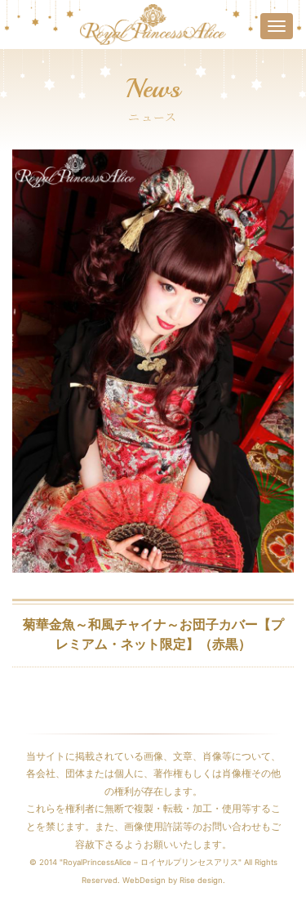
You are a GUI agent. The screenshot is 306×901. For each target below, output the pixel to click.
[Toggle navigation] (276, 26)
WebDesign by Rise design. (173, 880)
